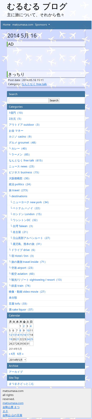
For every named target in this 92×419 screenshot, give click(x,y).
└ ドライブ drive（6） (23, 250)
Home (7, 24)
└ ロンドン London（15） (26, 214)
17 (28, 335)
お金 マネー (16, 130)
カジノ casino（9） (21, 136)
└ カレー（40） (18, 148)
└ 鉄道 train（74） (20, 285)
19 (10, 339)
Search (54, 100)
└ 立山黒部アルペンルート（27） (30, 238)
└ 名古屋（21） (19, 232)
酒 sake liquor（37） (22, 309)
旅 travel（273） (19, 190)
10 (28, 330)
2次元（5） (16, 118)
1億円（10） (16, 112)
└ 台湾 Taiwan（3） (21, 226)
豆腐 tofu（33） (19, 303)
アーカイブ (16, 372)
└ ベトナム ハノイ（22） (25, 208)
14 (17, 335)
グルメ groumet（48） (23, 142)
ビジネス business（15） (25, 172)
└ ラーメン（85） (20, 154)
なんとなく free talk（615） (26, 160)
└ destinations (18, 196)
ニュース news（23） (22, 166)
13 (14, 335)
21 (17, 339)
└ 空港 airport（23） (22, 268)
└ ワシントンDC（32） (24, 220)
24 (28, 339)
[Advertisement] (20, 58)
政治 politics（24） (21, 184)
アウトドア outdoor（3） (25, 124)
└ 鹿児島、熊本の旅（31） (26, 244)
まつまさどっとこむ (21, 383)
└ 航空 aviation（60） (22, 274)
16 (24, 335)
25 (31, 339)
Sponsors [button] (41, 24)
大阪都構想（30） (20, 178)
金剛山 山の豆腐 (12, 415)
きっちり (16, 74)
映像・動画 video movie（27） (28, 291)
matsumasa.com (22, 24)
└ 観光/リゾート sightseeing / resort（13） (36, 279)
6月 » (20, 354)
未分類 (13, 297)
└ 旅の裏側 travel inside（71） (28, 262)
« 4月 (12, 354)
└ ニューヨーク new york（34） (29, 202)
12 (10, 335)
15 (21, 335)
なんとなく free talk (34, 84)
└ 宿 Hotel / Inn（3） (22, 256)
